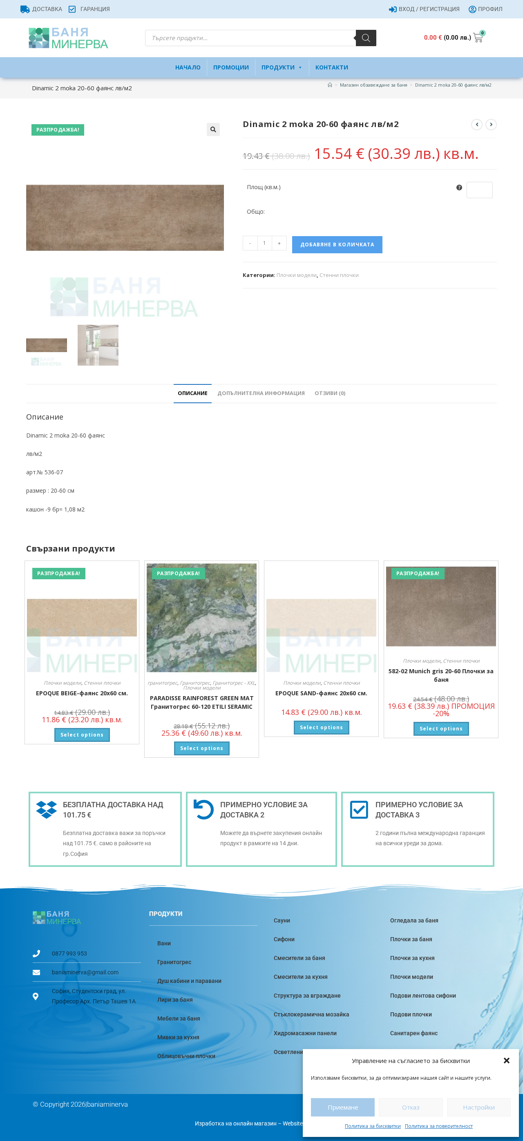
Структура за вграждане (307, 995)
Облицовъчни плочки (186, 1056)
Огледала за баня (414, 920)
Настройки (479, 1107)
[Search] (366, 38)
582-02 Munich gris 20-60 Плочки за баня (441, 675)
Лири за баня (175, 999)
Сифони (284, 939)
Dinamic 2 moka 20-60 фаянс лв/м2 (453, 85)
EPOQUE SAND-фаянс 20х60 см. (321, 693)
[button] (507, 1060)
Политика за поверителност (439, 1126)
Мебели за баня (178, 1018)
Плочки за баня (411, 939)
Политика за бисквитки (373, 1126)
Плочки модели (297, 275)
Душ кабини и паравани (189, 981)
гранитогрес (162, 682)
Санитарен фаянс (414, 1033)
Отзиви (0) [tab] (330, 393)
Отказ (411, 1107)
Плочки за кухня (412, 958)
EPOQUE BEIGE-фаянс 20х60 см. (82, 693)
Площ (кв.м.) (264, 187)
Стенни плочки (339, 275)
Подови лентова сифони (423, 995)
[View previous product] (477, 124)
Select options (82, 734)
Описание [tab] (193, 393)
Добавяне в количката (337, 244)
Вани (164, 943)
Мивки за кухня (178, 1037)
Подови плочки (411, 1014)
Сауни (282, 920)
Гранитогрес (195, 682)
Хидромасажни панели (305, 1033)
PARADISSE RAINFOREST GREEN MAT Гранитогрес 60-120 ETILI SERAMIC (202, 702)
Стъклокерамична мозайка (311, 1014)
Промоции (231, 67)
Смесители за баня (299, 958)
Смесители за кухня (301, 977)
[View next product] (491, 124)
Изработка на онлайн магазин (236, 1123)
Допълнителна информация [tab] (261, 393)
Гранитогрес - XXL (233, 682)
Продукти (278, 67)
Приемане (343, 1107)
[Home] (330, 85)
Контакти (331, 67)
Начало (188, 67)
